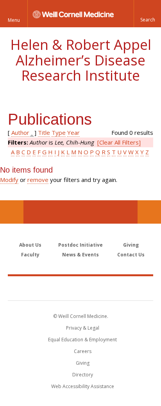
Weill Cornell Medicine (80, 288)
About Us (30, 245)
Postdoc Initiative (80, 245)
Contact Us (149, 212)
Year (73, 132)
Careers (82, 351)
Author (20, 132)
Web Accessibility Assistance (82, 386)
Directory (82, 374)
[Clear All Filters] (119, 142)
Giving (131, 245)
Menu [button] (14, 20)
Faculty (30, 254)
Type (59, 132)
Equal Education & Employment (82, 339)
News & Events (80, 254)
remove (37, 180)
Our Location (11, 212)
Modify (9, 180)
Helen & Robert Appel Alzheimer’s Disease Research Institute (80, 60)
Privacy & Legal (82, 328)
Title (44, 132)
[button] (147, 13)
